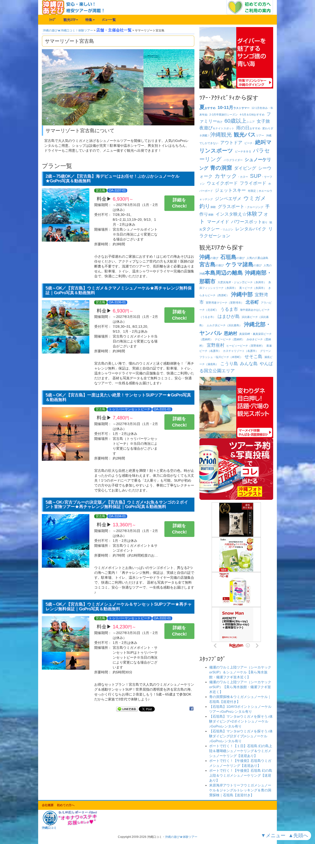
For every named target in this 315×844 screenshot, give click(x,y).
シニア (239, 121)
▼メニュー (274, 835)
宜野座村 (215, 345)
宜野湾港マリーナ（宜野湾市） (225, 302)
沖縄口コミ (49, 827)
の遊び (208, 257)
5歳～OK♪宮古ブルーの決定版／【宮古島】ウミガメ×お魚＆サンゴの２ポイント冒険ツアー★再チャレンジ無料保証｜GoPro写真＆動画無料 (117, 504)
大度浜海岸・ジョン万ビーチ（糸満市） (242, 282)
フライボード (253, 183)
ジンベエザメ (228, 198)
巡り (249, 222)
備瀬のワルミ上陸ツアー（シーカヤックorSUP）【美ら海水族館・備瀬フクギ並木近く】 (240, 687)
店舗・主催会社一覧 (114, 30)
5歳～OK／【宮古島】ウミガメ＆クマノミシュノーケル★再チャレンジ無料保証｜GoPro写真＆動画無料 (119, 290)
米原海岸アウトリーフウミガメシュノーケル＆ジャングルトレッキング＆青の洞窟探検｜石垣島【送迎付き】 (240, 790)
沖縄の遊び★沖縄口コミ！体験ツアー (68, 30)
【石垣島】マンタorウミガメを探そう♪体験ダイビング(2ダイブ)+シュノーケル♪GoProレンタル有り (241, 736)
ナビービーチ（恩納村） (230, 339)
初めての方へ (66, 805)
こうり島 (229, 363)
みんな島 (249, 363)
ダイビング (245, 168)
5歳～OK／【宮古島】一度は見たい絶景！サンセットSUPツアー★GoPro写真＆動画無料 (118, 397)
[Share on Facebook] (191, 709)
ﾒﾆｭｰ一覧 (109, 20)
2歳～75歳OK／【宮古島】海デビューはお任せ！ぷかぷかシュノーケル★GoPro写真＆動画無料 (112, 178)
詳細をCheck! (179, 203)
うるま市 (229, 309)
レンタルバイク (250, 228)
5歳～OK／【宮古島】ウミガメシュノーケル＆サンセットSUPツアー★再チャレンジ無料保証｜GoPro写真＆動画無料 (119, 606)
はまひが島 (229, 316)
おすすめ (207, 107)
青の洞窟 (221, 168)
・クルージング (240, 207)
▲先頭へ (299, 835)
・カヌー (231, 176)
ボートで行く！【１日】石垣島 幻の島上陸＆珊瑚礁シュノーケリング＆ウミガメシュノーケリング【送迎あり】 (240, 751)
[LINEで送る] (127, 709)
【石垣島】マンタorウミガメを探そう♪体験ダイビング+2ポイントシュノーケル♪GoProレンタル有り (241, 721)
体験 (207, 207)
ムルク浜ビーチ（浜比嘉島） (224, 325)
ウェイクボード (222, 183)
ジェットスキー (230, 190)
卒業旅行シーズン (223, 114)
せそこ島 (253, 356)
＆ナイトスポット (216, 128)
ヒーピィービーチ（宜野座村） (245, 345)
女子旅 (263, 121)
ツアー (249, 135)
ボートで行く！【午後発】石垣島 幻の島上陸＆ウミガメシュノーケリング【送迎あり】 (240, 775)
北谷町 (252, 302)
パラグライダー (233, 160)
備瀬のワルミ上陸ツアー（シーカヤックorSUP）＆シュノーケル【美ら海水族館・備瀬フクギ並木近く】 (240, 672)
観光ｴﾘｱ (69, 20)
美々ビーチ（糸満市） (252, 287)
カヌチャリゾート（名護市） (240, 350)
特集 (88, 20)
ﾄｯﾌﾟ (52, 20)
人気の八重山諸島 (257, 257)
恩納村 (230, 333)
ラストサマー (234, 107)
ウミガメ (254, 198)
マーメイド (218, 221)
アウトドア (231, 142)
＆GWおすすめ (252, 114)
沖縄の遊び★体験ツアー (181, 837)
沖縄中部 (242, 294)
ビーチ (243, 151)
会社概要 (48, 805)
